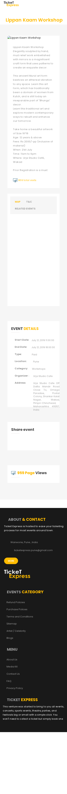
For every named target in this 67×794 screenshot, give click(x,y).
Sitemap (12, 623)
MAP (17, 202)
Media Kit (12, 666)
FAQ (9, 681)
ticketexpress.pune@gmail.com (33, 550)
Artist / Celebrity (16, 631)
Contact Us (13, 674)
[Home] (11, 4)
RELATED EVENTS (25, 208)
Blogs (10, 638)
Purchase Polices (17, 609)
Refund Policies (16, 602)
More (11, 560)
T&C (29, 202)
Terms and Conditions (20, 616)
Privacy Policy (15, 688)
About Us (12, 659)
